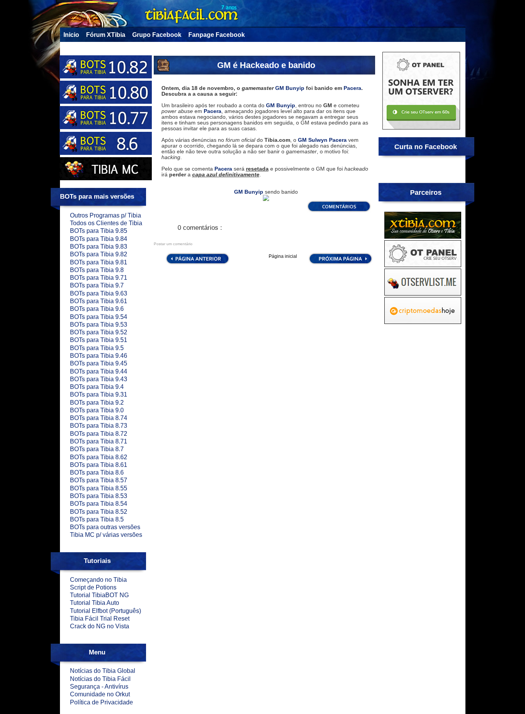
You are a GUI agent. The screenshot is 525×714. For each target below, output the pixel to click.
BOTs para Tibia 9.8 (97, 270)
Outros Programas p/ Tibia (105, 215)
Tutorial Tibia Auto (94, 602)
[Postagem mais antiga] (340, 263)
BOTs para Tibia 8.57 (98, 480)
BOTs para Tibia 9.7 (97, 285)
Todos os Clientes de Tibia (106, 223)
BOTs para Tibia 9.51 (98, 340)
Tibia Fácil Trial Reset (100, 618)
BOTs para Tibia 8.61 (98, 465)
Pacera (352, 88)
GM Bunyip (289, 88)
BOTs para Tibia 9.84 (98, 239)
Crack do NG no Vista (99, 626)
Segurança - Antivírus (99, 686)
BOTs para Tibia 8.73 (98, 425)
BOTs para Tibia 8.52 (98, 511)
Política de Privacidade (101, 702)
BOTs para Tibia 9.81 (98, 262)
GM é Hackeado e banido (266, 65)
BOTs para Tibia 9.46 (98, 355)
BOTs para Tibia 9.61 (98, 301)
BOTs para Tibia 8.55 (98, 488)
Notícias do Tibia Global (102, 671)
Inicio (71, 35)
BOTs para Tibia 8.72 (98, 433)
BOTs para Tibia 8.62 (98, 457)
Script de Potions (93, 587)
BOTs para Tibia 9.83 (98, 246)
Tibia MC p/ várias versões (106, 534)
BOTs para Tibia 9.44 (98, 371)
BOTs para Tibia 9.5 (97, 348)
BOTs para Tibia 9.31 (98, 394)
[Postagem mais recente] (196, 263)
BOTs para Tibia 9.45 (98, 363)
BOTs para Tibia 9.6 (97, 309)
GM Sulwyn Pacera (322, 140)
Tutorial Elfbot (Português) (105, 611)
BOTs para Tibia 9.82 (98, 254)
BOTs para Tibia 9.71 (98, 277)
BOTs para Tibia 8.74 (98, 418)
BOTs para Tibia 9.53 (98, 324)
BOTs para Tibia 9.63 (98, 293)
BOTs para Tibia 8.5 (97, 519)
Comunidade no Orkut (100, 694)
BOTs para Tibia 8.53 (98, 496)
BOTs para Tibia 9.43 (98, 379)
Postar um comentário (173, 244)
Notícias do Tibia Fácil (100, 679)
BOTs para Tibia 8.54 (98, 503)
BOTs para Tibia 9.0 (97, 410)
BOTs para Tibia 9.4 (97, 387)
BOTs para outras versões (105, 527)
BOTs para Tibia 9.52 (98, 332)
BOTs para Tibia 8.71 (98, 441)
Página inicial (283, 256)
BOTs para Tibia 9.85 (98, 230)
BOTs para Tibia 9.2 (97, 402)
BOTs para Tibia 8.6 (97, 472)
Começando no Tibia (98, 579)
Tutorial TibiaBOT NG (99, 595)
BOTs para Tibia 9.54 (98, 317)
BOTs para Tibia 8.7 (97, 449)
